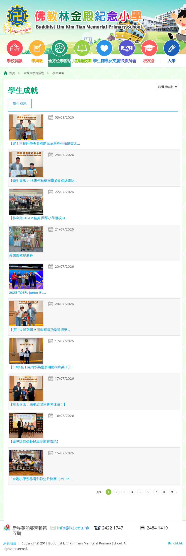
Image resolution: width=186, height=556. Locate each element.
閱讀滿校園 (81, 60)
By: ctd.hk (175, 543)
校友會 (149, 60)
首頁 (12, 73)
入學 (171, 60)
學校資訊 (14, 60)
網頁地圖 (9, 543)
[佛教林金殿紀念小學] (72, 33)
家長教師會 (126, 60)
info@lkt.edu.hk (73, 528)
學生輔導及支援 (104, 60)
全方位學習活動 (59, 60)
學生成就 (20, 103)
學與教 (37, 60)
